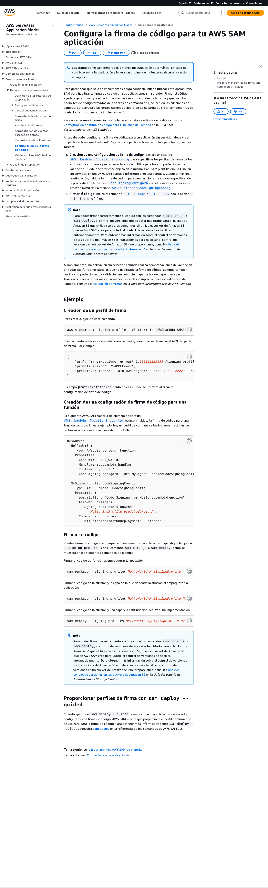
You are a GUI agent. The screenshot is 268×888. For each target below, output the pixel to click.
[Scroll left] (33, 13)
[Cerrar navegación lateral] (53, 25)
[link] (155, 25)
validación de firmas (107, 284)
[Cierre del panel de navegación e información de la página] (260, 66)
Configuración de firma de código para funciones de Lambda (107, 125)
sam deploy (101, 728)
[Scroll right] (164, 13)
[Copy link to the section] (60, 299)
